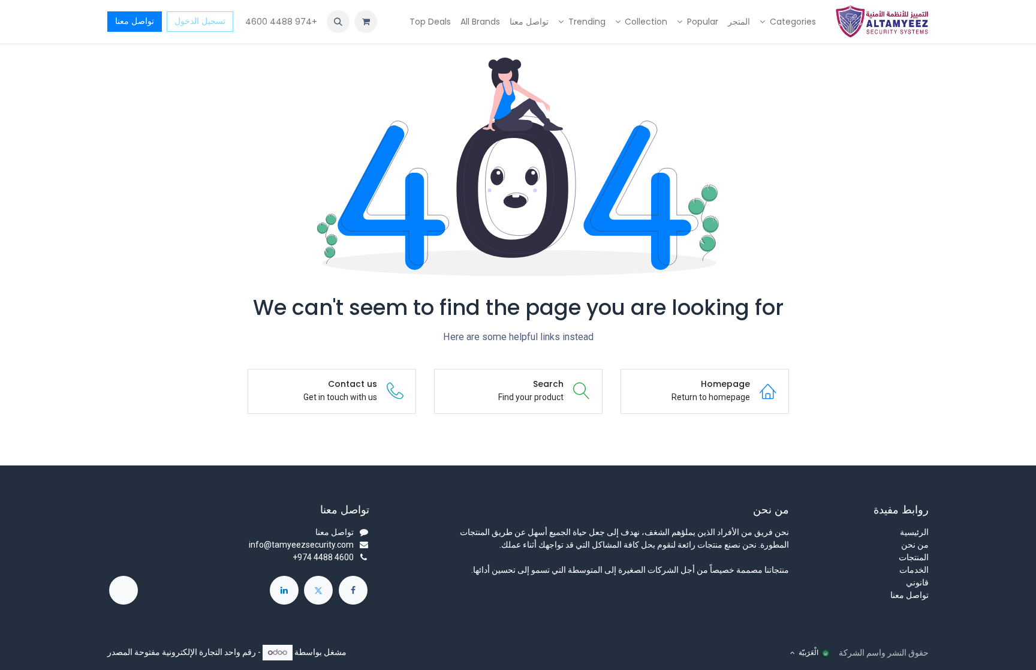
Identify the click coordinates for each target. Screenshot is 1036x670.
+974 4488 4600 (280, 22)
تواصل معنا (134, 21)
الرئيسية (914, 532)
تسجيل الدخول (199, 21)
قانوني (917, 582)
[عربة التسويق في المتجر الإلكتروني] (365, 21)
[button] (338, 21)
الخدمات (914, 570)
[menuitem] (788, 22)
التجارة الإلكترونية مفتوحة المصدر (164, 652)
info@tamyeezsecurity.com (301, 544)
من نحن (915, 544)
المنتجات (914, 557)
